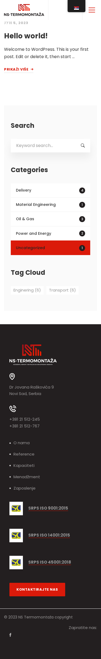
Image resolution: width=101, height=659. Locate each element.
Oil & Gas (49, 219)
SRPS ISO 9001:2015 (48, 508)
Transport (62, 290)
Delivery (49, 190)
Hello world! (26, 36)
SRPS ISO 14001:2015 (49, 535)
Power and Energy (49, 233)
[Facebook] (10, 635)
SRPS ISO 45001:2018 (49, 562)
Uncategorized (49, 247)
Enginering (27, 290)
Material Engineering (49, 204)
